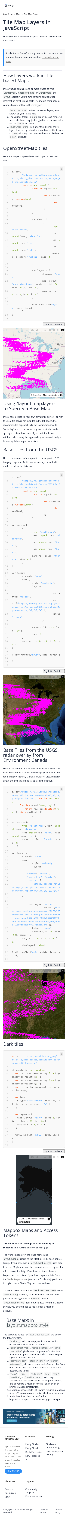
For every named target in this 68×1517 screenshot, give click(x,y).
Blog (7, 1496)
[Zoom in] (50, 330)
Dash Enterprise (33, 1452)
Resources (10, 1492)
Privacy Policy (58, 1511)
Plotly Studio (32, 1444)
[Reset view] (57, 330)
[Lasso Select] (45, 330)
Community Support (31, 1491)
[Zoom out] (54, 330)
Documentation (33, 1496)
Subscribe (13, 1471)
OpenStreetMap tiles (25, 148)
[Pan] (37, 330)
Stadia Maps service (17, 1279)
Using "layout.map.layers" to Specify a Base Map (30, 405)
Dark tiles (13, 1044)
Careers (9, 1489)
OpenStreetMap (40, 395)
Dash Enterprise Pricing (54, 1453)
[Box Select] (41, 330)
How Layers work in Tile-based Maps (29, 77)
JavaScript (8, 14)
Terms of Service (43, 1511)
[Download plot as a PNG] (32, 330)
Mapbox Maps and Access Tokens (30, 1232)
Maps (18, 14)
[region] (34, 363)
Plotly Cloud (31, 1448)
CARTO (24, 1218)
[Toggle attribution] (61, 395)
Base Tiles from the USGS (30, 450)
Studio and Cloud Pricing (53, 1446)
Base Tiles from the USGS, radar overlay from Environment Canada (31, 755)
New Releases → (32, 1457)
